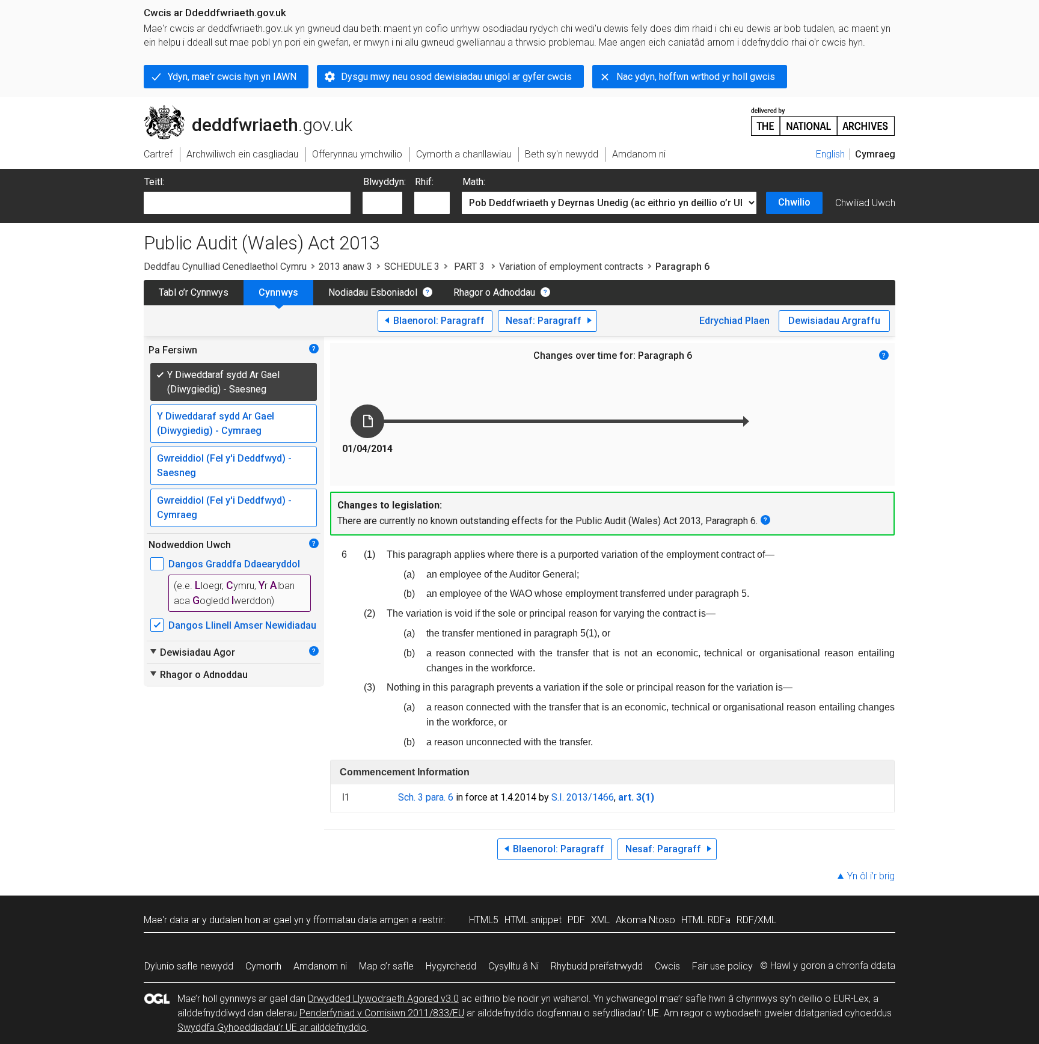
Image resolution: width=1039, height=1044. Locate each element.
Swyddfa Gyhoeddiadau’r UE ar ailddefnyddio (272, 1027)
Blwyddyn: (384, 182)
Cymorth (263, 966)
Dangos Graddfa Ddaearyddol (234, 564)
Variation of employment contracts (571, 266)
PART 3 (469, 266)
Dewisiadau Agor (192, 652)
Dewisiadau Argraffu (834, 320)
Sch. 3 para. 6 (425, 797)
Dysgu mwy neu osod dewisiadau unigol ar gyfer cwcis (456, 76)
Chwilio (794, 202)
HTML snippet (533, 920)
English (830, 154)
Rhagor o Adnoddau (494, 292)
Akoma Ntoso (645, 920)
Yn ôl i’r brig (871, 876)
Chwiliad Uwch (865, 203)
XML (600, 920)
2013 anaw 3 (345, 266)
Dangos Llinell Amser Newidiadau (242, 625)
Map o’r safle (386, 966)
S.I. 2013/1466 (582, 797)
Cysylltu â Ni (513, 966)
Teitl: (154, 182)
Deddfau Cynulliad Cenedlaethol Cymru (225, 266)
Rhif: (424, 182)
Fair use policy (722, 966)
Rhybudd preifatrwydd (597, 966)
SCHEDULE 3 (412, 266)
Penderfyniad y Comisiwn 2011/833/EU (381, 1013)
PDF (576, 920)
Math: (473, 182)
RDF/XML (756, 920)
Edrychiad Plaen (734, 320)
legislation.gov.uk (243, 110)
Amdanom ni (320, 966)
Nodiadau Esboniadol (372, 292)
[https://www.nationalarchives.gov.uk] (823, 117)
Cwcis (667, 966)
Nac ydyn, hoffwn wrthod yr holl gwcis (695, 76)
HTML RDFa (706, 920)
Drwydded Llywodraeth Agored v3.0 (383, 998)
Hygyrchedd (451, 966)
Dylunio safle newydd (188, 966)
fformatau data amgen (361, 920)
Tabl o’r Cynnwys (193, 292)
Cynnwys (278, 292)
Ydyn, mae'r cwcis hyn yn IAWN (232, 76)
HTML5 (483, 920)
